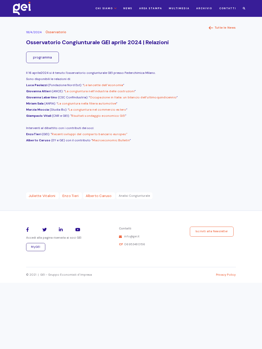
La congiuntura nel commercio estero (97, 110)
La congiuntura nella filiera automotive (87, 103)
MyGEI (35, 247)
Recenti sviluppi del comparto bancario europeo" (89, 134)
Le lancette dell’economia (103, 85)
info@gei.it (131, 236)
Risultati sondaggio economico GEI (98, 116)
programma (42, 57)
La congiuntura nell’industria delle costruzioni (99, 91)
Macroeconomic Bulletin (110, 140)
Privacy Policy (226, 275)
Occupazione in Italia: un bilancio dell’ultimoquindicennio (133, 97)
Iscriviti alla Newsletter (211, 231)
